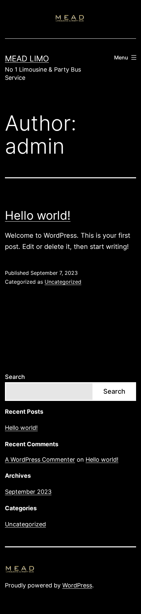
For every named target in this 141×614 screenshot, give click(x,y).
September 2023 (28, 491)
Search (15, 376)
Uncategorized (63, 281)
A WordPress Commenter (40, 459)
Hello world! (37, 215)
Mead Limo (27, 58)
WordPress (77, 585)
